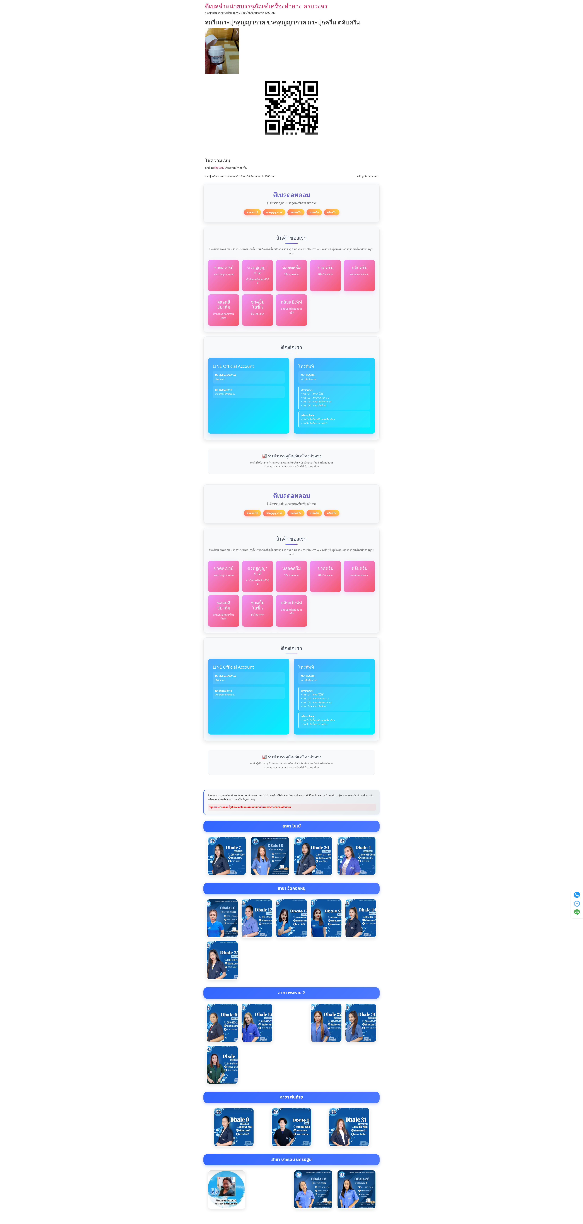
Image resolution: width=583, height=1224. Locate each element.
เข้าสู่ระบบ (218, 167)
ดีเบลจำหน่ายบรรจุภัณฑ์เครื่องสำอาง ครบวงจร (266, 6)
